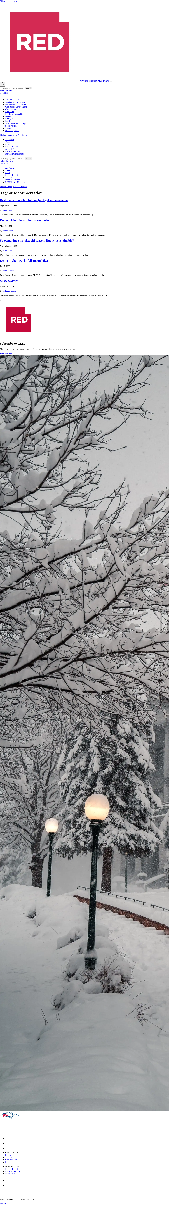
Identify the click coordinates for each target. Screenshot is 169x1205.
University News (12, 130)
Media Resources (12, 151)
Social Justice (11, 126)
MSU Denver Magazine (15, 154)
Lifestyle (9, 119)
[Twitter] (7, 1148)
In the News (10, 1174)
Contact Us (4, 93)
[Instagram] (7, 1138)
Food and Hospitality (14, 114)
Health (8, 116)
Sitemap (8, 1162)
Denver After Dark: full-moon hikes (24, 260)
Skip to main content (8, 1)
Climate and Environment (16, 107)
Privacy (3, 1204)
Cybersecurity (11, 109)
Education (9, 111)
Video (7, 142)
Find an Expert (6, 135)
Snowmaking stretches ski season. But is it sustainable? (37, 240)
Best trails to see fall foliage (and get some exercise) (34, 200)
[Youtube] (7, 1143)
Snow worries (9, 280)
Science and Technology (15, 123)
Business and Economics (15, 104)
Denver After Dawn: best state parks (24, 220)
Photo (7, 144)
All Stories (9, 139)
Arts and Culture (12, 100)
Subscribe (9, 1155)
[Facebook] (7, 1134)
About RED (10, 149)
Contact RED (11, 1160)
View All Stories (20, 135)
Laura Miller (8, 210)
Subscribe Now (6, 90)
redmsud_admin (9, 291)
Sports (8, 128)
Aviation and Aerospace (15, 102)
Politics (8, 121)
